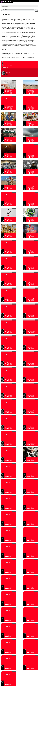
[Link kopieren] (10, 93)
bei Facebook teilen (7, 63)
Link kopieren (6, 67)
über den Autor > (8, 73)
